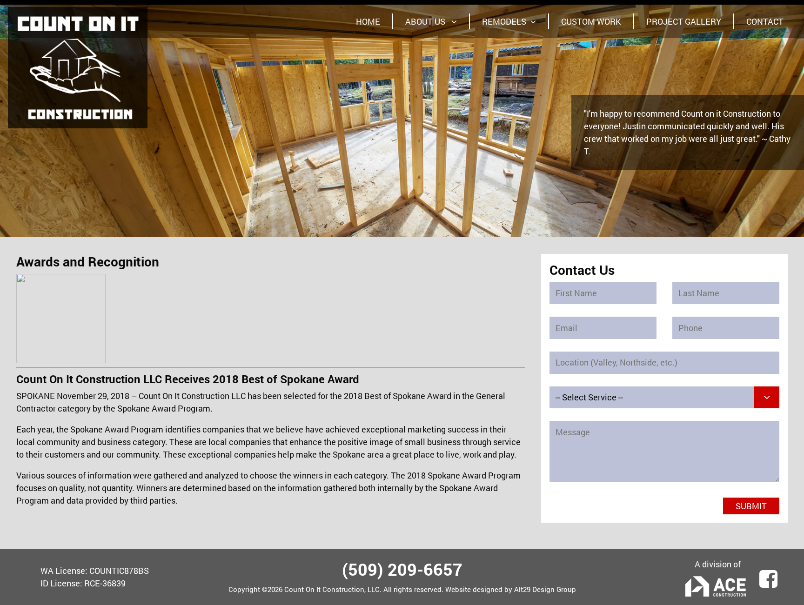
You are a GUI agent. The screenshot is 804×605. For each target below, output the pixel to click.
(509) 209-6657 (402, 569)
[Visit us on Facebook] (768, 575)
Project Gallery (683, 21)
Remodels (504, 21)
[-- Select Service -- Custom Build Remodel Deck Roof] (664, 397)
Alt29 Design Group (545, 589)
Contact (765, 21)
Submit (751, 506)
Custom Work (591, 21)
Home (368, 21)
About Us (426, 21)
